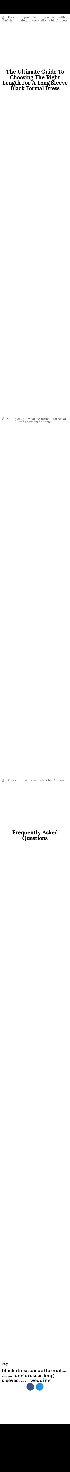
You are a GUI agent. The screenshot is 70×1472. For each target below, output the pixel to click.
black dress (15, 1370)
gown (9, 1376)
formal (54, 1370)
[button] (30, 1387)
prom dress (24, 1381)
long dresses (28, 1375)
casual (37, 1370)
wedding (40, 1380)
